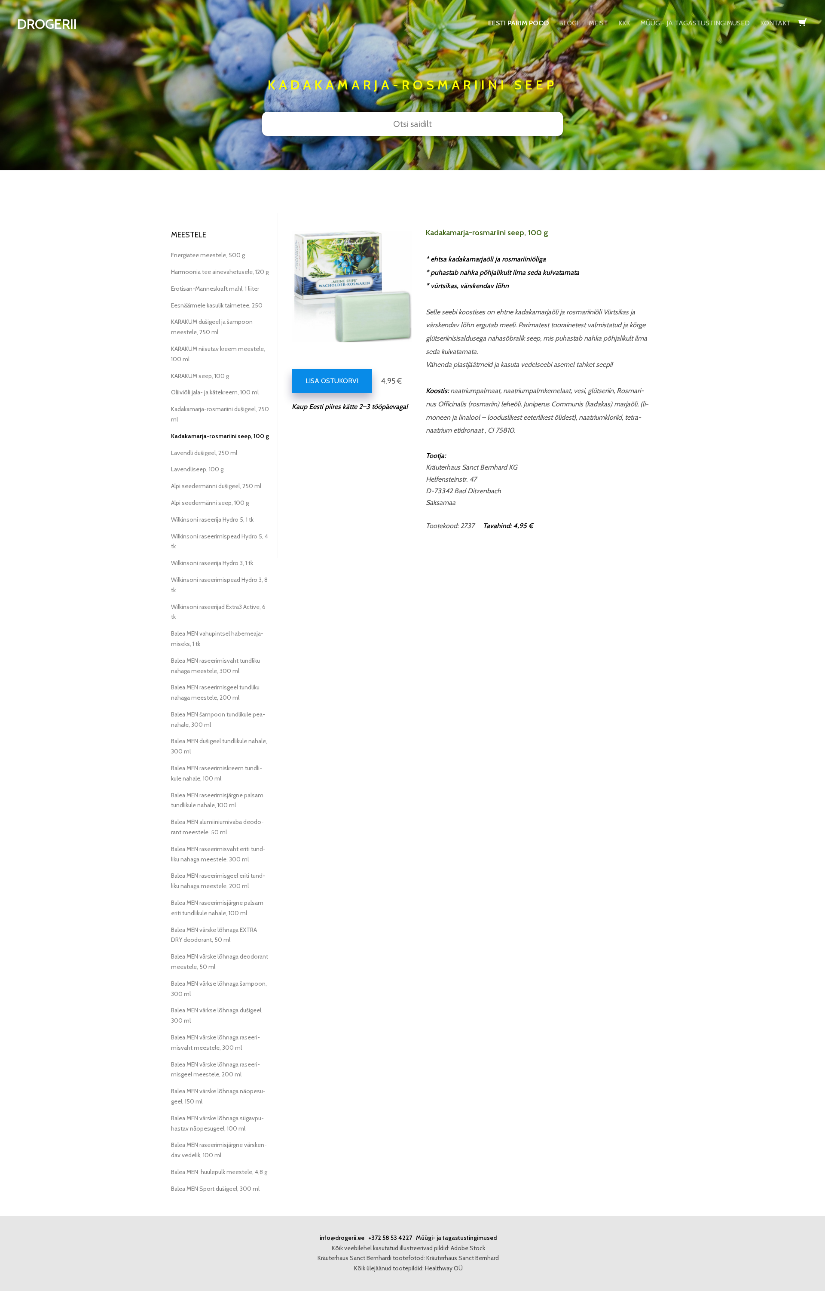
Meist (598, 23)
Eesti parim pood (518, 23)
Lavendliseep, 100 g (197, 469)
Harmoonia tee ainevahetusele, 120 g (220, 272)
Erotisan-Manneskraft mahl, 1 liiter (215, 288)
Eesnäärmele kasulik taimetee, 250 (217, 305)
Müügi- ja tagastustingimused (695, 23)
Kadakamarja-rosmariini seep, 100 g (220, 436)
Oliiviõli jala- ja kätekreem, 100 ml (215, 392)
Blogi (568, 23)
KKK (624, 23)
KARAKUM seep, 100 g (200, 376)
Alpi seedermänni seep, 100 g (210, 503)
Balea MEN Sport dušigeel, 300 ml (215, 1189)
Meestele (188, 235)
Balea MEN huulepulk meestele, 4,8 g (219, 1172)
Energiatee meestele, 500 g (208, 255)
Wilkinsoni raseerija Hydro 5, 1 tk (212, 519)
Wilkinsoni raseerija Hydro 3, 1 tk (212, 563)
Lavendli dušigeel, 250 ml (204, 453)
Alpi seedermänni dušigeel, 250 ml (216, 486)
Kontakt (775, 23)
